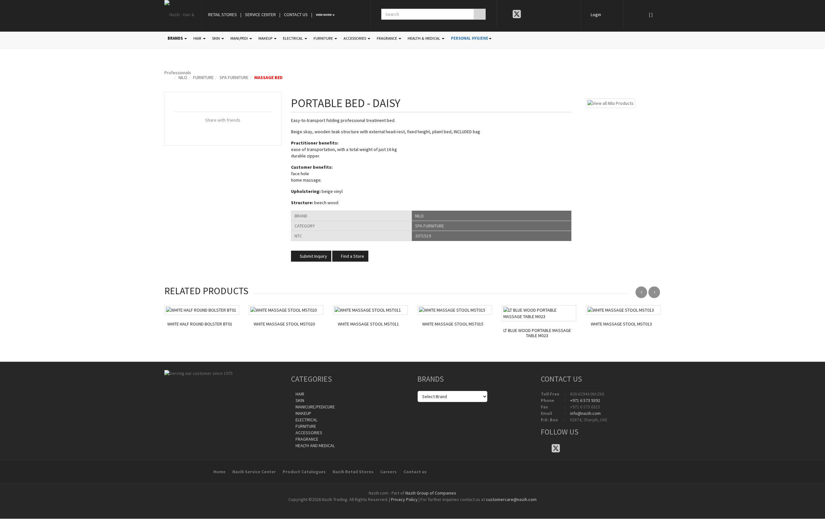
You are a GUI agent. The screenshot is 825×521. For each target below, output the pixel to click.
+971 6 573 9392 (585, 400)
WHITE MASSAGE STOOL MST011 (368, 324)
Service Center (260, 14)
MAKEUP (265, 38)
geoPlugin (430, 506)
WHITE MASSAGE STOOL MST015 (452, 324)
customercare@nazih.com (511, 499)
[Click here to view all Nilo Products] (610, 102)
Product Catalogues (304, 472)
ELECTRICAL (293, 38)
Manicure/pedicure (315, 407)
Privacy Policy (404, 499)
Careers (388, 472)
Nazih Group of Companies (430, 493)
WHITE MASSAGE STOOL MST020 (284, 324)
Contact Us (296, 14)
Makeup (303, 413)
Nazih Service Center (254, 472)
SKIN (216, 38)
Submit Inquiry (313, 256)
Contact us (415, 472)
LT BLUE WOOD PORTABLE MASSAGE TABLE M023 (537, 333)
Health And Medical (315, 445)
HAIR (197, 38)
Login (596, 14)
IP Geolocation (399, 506)
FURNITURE (324, 38)
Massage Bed (268, 77)
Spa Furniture (233, 77)
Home (219, 472)
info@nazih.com (585, 413)
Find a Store (352, 256)
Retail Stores (222, 14)
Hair (299, 394)
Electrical (306, 420)
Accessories (308, 433)
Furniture (203, 77)
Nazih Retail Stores (353, 472)
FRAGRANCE (387, 38)
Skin (299, 400)
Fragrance (306, 439)
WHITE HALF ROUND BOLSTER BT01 (199, 324)
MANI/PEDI (239, 38)
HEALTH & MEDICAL (424, 38)
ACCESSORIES (355, 38)
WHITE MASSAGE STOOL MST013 (621, 324)
